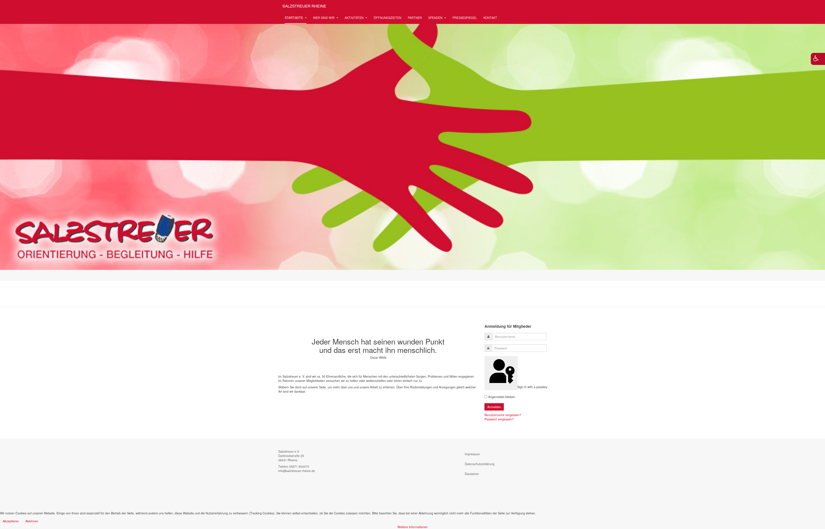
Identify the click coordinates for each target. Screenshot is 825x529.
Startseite (294, 17)
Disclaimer (472, 474)
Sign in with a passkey (517, 387)
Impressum (472, 454)
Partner (415, 17)
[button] (818, 59)
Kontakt (490, 17)
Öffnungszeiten (387, 17)
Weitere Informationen (412, 527)
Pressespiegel (464, 17)
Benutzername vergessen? (502, 415)
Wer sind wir (324, 17)
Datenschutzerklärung (480, 464)
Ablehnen (31, 521)
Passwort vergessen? (499, 419)
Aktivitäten (354, 17)
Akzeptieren (11, 521)
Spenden (435, 17)
